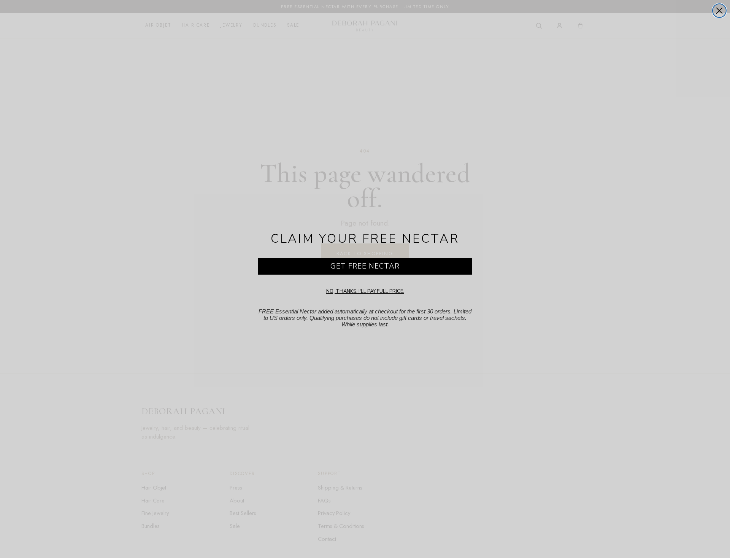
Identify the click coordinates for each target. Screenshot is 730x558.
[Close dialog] (719, 10)
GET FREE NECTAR (365, 266)
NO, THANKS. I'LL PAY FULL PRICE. (365, 291)
